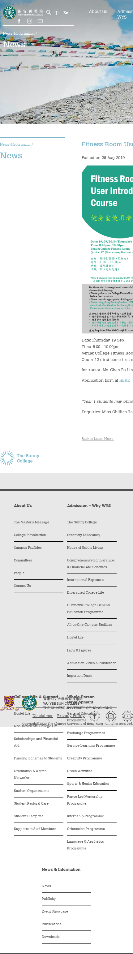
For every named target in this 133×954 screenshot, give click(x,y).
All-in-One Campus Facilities (89, 625)
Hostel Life (75, 637)
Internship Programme (85, 816)
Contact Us (22, 586)
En (65, 13)
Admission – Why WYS (89, 506)
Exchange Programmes (86, 733)
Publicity (49, 899)
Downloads (51, 937)
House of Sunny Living (85, 548)
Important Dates (79, 676)
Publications (52, 924)
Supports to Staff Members (35, 829)
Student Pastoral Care (31, 804)
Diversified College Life (85, 593)
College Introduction (30, 535)
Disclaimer (42, 716)
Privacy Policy (71, 716)
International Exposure (85, 580)
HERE (124, 381)
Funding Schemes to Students (38, 758)
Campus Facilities (28, 548)
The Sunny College (82, 522)
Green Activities (79, 771)
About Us (98, 12)
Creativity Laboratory (83, 535)
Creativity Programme (84, 758)
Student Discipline (28, 816)
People (19, 573)
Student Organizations (31, 791)
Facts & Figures (79, 650)
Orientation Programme (86, 829)
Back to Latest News (98, 439)
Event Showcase (55, 911)
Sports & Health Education (88, 784)
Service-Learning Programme (91, 746)
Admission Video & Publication (92, 663)
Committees (23, 560)
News (46, 886)
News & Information (19, 34)
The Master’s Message (31, 522)
